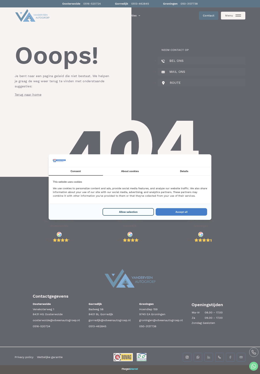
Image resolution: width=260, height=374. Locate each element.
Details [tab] (184, 171)
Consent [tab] (76, 171)
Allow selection (128, 211)
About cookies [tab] (130, 171)
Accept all (181, 211)
